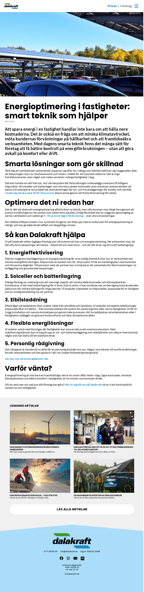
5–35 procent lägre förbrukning (63, 215)
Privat (112, 6)
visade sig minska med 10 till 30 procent (29, 192)
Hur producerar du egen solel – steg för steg (34, 495)
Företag (126, 6)
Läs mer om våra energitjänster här (26, 358)
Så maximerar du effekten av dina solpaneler (98, 495)
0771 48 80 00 (50, 551)
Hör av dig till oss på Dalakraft (83, 384)
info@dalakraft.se (68, 551)
